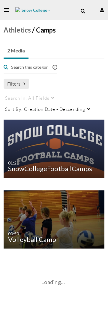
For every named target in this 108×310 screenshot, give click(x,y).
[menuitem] (82, 11)
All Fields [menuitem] (27, 98)
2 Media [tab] (16, 50)
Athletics (17, 30)
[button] (8, 10)
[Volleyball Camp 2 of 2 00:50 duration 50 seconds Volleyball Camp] (55, 218)
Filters (13, 83)
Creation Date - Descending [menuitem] (45, 109)
